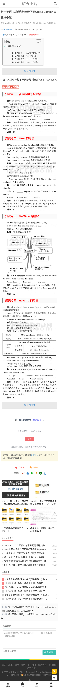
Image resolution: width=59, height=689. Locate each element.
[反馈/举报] (43, 467)
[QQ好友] (27, 474)
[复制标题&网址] (45, 474)
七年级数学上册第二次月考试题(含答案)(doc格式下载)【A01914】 (25, 553)
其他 (8, 23)
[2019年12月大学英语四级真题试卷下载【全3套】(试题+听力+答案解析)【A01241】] (43, 489)
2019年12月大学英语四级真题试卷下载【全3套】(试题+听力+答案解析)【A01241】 (44, 504)
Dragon (48, 672)
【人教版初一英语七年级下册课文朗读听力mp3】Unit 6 (26, 599)
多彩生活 (42, 665)
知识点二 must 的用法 (26, 56)
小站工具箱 (30, 668)
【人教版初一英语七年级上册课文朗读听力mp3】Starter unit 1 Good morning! (26, 583)
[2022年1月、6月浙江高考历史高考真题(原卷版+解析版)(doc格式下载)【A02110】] (15, 489)
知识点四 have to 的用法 (27, 62)
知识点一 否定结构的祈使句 (28, 53)
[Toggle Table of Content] (37, 41)
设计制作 (31, 665)
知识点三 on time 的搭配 (27, 59)
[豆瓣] (40, 473)
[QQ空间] (36, 473)
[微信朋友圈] (32, 474)
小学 (10, 665)
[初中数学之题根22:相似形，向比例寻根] (43, 516)
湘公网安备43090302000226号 (37, 675)
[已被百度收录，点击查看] (4, 35)
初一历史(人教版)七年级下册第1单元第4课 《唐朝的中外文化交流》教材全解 (25, 557)
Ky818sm (8, 29)
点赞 (21, 468)
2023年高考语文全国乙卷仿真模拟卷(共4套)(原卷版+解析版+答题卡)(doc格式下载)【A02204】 (25, 549)
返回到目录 (29, 71)
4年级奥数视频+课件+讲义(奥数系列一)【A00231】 (26, 579)
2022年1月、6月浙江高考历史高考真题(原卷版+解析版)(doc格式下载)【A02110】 (15, 504)
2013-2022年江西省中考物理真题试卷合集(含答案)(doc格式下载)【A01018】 (25, 545)
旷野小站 (29, 4)
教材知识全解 (14, 46)
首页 (2, 23)
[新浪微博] (23, 474)
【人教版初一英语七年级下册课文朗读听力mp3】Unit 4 (26, 591)
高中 (23, 665)
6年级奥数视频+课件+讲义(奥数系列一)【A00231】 (26, 595)
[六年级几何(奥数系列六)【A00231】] (15, 516)
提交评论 (50, 652)
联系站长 (37, 420)
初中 (17, 665)
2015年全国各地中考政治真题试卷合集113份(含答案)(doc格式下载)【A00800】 (25, 565)
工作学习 (53, 665)
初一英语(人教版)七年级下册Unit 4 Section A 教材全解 (34, 23)
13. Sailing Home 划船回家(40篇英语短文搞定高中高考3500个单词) (26, 587)
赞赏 (29, 439)
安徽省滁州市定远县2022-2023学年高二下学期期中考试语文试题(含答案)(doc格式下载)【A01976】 (25, 561)
